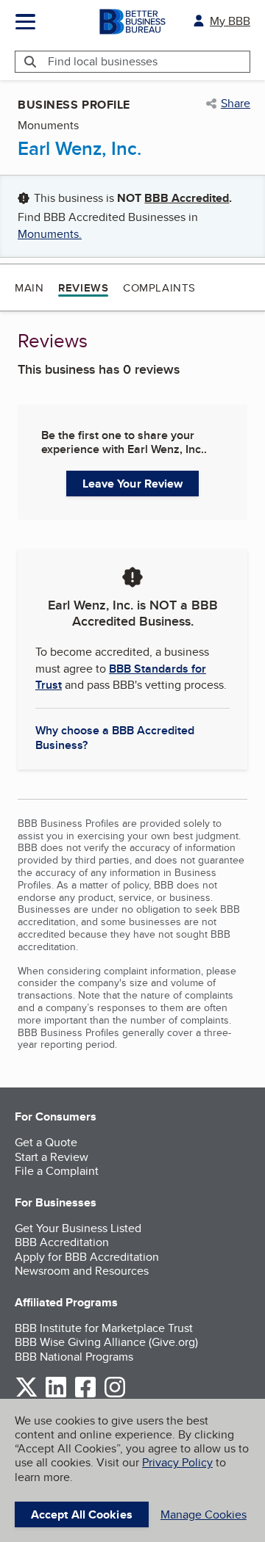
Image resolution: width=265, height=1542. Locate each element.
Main (29, 287)
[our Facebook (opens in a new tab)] (85, 1394)
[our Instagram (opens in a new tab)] (115, 1394)
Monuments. (50, 233)
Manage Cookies (203, 1514)
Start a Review (51, 1156)
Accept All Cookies (81, 1514)
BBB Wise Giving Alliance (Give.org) (106, 1341)
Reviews (83, 288)
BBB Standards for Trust (120, 676)
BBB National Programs (74, 1356)
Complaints (159, 287)
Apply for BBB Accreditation (87, 1256)
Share (235, 103)
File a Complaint (57, 1170)
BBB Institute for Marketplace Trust (104, 1328)
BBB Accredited (186, 197)
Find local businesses (103, 61)
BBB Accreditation (62, 1242)
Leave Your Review (132, 483)
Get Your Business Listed (78, 1228)
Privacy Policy (177, 1462)
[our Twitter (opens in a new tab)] (26, 1394)
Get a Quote (46, 1142)
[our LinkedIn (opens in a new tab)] (56, 1394)
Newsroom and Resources (82, 1270)
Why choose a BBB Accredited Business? (114, 736)
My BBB (230, 21)
